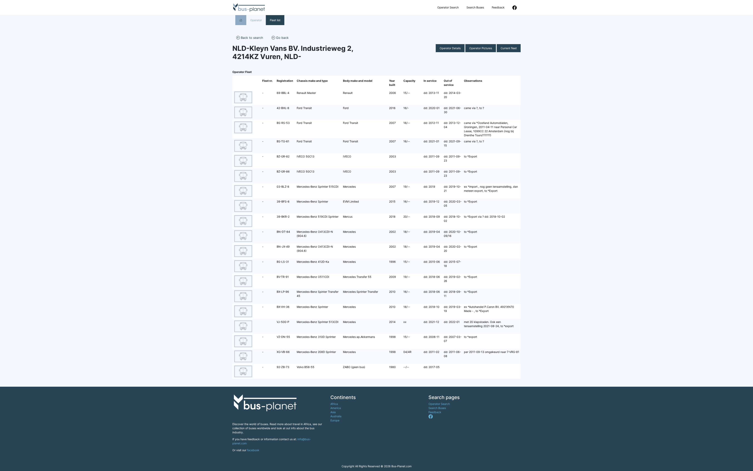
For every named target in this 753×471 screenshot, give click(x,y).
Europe (334, 420)
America (335, 408)
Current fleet (509, 48)
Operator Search (448, 7)
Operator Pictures (480, 48)
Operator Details (450, 48)
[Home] (240, 20)
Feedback (498, 7)
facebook (253, 450)
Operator (256, 20)
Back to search (251, 38)
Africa (334, 404)
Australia (335, 416)
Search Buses (475, 7)
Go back (282, 38)
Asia (333, 412)
